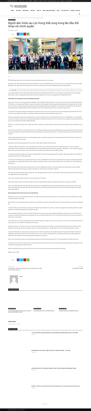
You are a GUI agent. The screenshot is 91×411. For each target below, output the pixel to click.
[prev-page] (9, 315)
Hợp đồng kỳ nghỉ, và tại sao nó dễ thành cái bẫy (44, 310)
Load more (45, 404)
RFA (9, 76)
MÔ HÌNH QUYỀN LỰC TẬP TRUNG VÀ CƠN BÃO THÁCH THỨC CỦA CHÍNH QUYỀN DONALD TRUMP (53, 368)
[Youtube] (82, 1)
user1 (12, 30)
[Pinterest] (24, 34)
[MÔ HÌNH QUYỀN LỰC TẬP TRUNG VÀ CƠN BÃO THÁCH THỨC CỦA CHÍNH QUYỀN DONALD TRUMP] (19, 375)
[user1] (9, 30)
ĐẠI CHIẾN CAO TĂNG (77, 268)
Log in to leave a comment (14, 324)
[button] (79, 14)
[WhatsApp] (28, 34)
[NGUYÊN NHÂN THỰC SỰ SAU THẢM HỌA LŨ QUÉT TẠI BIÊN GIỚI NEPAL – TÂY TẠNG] (19, 358)
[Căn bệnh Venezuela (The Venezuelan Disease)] (71, 301)
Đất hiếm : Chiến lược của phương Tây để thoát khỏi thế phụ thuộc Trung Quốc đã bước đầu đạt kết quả (55, 386)
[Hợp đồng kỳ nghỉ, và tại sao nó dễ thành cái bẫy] (46, 301)
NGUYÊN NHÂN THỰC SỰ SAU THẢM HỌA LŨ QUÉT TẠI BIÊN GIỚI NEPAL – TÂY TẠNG (50, 350)
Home (9, 17)
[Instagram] (77, 1)
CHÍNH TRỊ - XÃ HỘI (15, 17)
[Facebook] (75, 1)
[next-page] (11, 315)
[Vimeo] (80, 1)
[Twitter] (79, 1)
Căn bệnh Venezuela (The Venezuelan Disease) (68, 310)
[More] (31, 34)
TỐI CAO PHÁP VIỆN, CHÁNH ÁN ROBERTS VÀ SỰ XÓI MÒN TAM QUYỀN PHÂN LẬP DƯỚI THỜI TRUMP (54, 332)
